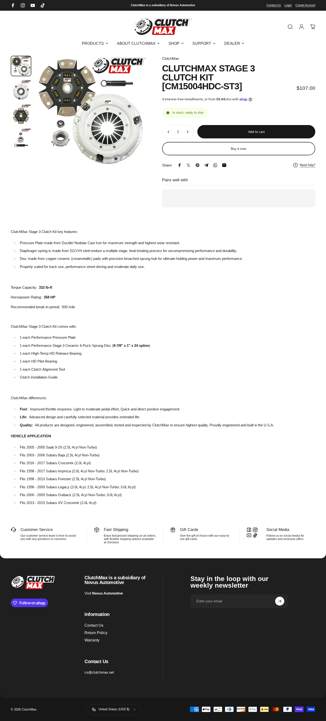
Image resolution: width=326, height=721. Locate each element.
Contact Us (274, 5)
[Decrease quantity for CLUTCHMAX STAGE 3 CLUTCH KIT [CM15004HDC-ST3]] (167, 131)
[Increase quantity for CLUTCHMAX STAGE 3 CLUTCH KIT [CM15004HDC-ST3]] (188, 131)
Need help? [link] (307, 165)
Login (288, 5)
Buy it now (238, 149)
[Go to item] (21, 66)
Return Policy (95, 633)
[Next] (135, 119)
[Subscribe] (279, 601)
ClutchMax (170, 58)
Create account (305, 5)
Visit (103, 593)
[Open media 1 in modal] (91, 111)
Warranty (92, 640)
